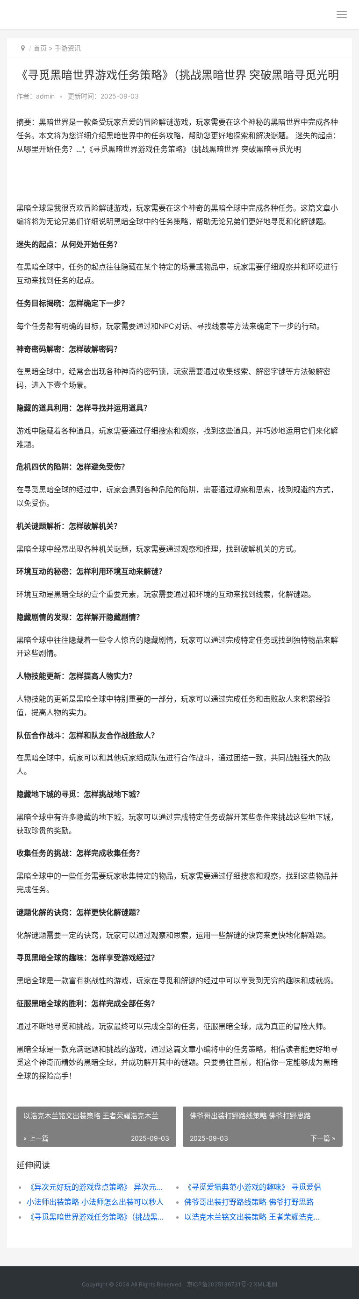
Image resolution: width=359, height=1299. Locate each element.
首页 (40, 48)
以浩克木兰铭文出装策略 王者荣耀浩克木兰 (255, 1216)
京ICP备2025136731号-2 (219, 1284)
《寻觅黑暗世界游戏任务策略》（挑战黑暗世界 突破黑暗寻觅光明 (98, 1216)
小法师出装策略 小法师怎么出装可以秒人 (95, 1202)
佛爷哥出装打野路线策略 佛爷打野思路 (249, 1202)
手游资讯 (68, 48)
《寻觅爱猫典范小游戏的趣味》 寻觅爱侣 (252, 1187)
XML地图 (265, 1284)
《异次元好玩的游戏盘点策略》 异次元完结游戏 (98, 1187)
